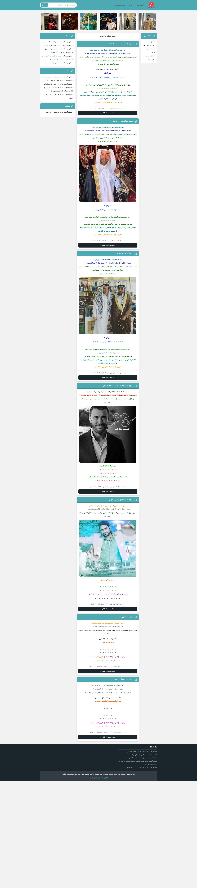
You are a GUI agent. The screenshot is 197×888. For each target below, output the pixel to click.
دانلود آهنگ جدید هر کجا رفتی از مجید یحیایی (141, 768)
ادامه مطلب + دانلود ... (107, 113)
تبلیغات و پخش (119, 5)
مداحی (130, 5)
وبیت (91, 777)
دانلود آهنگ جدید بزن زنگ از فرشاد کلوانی (58, 84)
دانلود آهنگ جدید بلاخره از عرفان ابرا (59, 81)
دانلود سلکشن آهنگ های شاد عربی (119, 679)
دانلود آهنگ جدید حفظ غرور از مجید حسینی (57, 77)
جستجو (44, 5)
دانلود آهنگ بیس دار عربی (123, 121)
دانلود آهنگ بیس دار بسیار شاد (121, 44)
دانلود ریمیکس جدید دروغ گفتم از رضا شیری (57, 42)
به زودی (151, 42)
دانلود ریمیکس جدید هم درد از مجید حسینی (57, 45)
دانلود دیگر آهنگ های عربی (108, 88)
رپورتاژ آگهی (150, 60)
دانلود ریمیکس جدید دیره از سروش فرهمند (57, 63)
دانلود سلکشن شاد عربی (124, 617)
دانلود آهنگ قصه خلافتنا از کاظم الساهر (118, 386)
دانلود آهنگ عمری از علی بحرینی (121, 499)
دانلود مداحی (149, 56)
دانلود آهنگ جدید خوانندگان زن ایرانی (59, 112)
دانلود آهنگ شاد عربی (108, 36)
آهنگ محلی (140, 5)
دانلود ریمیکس (148, 45)
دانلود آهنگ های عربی (116, 108)
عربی (101, 657)
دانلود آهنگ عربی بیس (124, 253)
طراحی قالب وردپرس (101, 777)
